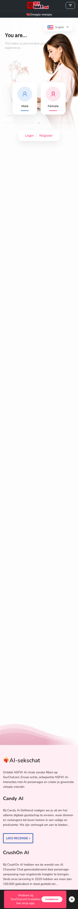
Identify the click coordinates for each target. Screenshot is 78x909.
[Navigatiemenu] (70, 5)
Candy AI (13, 798)
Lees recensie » (16, 839)
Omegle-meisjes (41, 14)
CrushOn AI (16, 852)
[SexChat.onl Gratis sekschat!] (39, 5)
